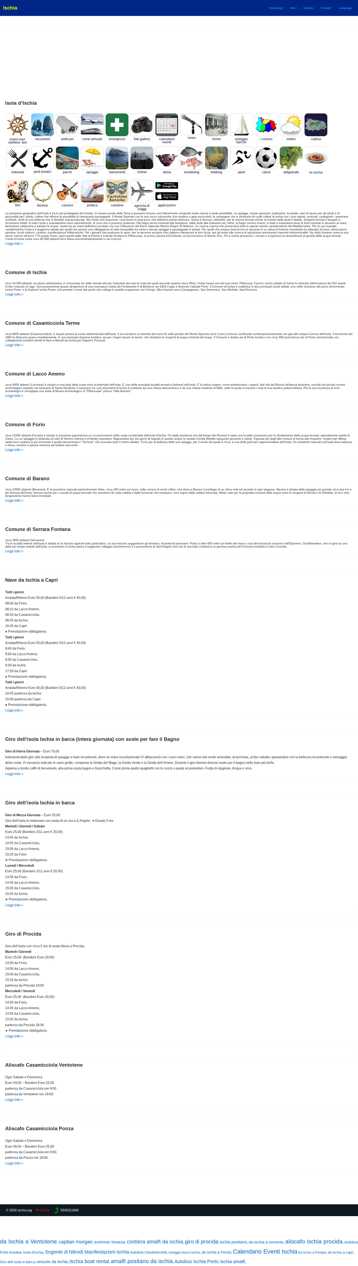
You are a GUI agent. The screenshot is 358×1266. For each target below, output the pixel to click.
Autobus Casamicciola (148, 1252)
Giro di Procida (23, 934)
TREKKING (216, 172)
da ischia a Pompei (312, 1252)
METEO (291, 139)
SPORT (241, 172)
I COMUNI (266, 139)
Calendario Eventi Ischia (265, 1251)
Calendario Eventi (167, 140)
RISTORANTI (17, 172)
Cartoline (117, 205)
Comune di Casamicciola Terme (42, 323)
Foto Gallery (142, 139)
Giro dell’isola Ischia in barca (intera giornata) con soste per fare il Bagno (92, 739)
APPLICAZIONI (167, 205)
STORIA (167, 172)
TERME (216, 139)
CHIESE (142, 172)
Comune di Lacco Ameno (35, 374)
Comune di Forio (25, 424)
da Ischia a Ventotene (28, 1241)
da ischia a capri (340, 1252)
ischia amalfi (232, 1261)
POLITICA (92, 205)
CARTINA (316, 139)
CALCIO (266, 172)
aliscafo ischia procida (314, 1241)
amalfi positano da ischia (142, 1261)
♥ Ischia (43, 1210)
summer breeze (109, 1242)
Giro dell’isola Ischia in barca (40, 802)
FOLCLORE (42, 205)
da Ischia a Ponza (216, 1252)
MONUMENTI (117, 172)
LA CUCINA (316, 172)
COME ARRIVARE (92, 139)
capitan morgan (75, 1241)
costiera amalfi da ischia (155, 1241)
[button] (283, 7)
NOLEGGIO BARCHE (241, 140)
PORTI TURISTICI (42, 171)
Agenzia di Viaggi (142, 207)
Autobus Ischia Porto (196, 1261)
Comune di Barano (27, 478)
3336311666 (69, 1210)
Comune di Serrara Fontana (37, 529)
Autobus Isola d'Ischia (26, 1252)
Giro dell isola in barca (17, 1262)
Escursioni (42, 139)
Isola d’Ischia (21, 103)
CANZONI (67, 205)
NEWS (192, 138)
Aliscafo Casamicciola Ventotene (44, 1065)
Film (17, 205)
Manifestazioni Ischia (107, 1252)
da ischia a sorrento (266, 1242)
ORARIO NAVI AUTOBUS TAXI (17, 140)
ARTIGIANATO (291, 172)
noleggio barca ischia (184, 1252)
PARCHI (67, 172)
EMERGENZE (117, 139)
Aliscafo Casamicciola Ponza (39, 1128)
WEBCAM (67, 139)
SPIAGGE (92, 172)
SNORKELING (191, 172)
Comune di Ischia (26, 272)
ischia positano (233, 1242)
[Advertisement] (179, 65)
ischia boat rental (89, 1261)
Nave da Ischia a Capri (31, 580)
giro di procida (201, 1241)
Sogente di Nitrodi (64, 1252)
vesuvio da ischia (52, 1261)
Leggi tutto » (14, 243)
